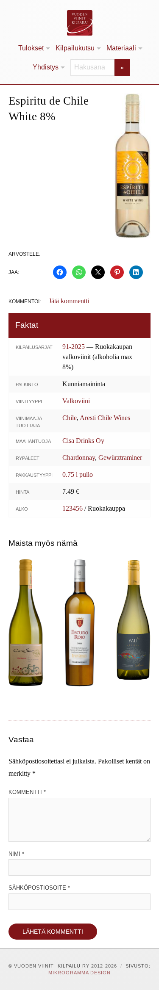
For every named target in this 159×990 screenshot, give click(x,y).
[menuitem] (33, 48)
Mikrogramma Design (79, 972)
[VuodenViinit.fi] (79, 23)
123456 (72, 508)
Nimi (16, 854)
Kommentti (27, 792)
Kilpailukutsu (75, 48)
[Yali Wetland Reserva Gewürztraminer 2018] (133, 619)
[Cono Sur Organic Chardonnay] (25, 622)
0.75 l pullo (77, 474)
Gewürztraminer (120, 457)
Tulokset (31, 48)
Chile (69, 417)
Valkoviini (76, 400)
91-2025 (73, 346)
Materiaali (121, 48)
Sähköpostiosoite (39, 888)
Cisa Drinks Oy (83, 440)
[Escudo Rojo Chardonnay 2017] (79, 622)
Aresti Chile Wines (105, 417)
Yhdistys (46, 67)
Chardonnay (78, 457)
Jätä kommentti (69, 300)
